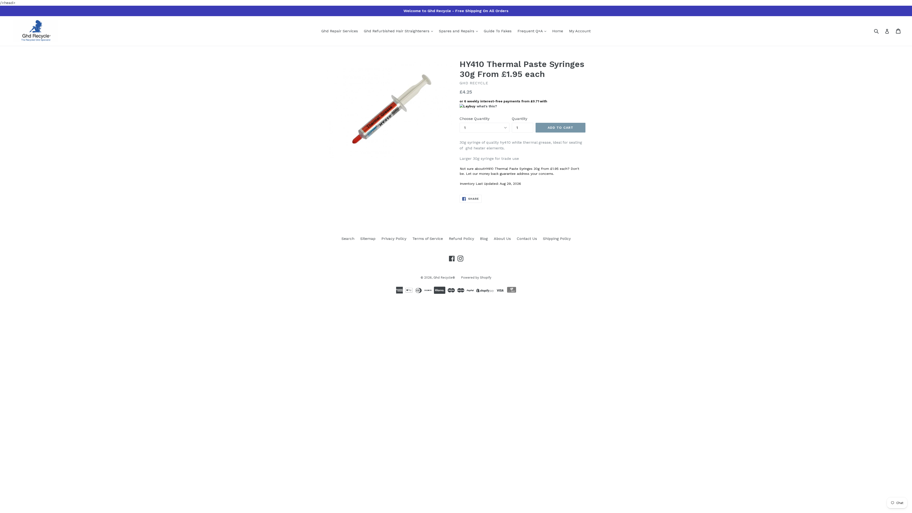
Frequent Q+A (531, 31)
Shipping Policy (557, 238)
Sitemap (367, 238)
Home (557, 31)
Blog (484, 238)
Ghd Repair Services (339, 31)
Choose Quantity (474, 118)
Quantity (519, 118)
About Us (502, 238)
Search (348, 238)
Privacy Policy (393, 238)
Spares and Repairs (457, 31)
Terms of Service (427, 238)
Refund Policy (461, 238)
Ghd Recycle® (444, 277)
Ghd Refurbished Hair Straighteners (397, 31)
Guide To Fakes (498, 31)
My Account (580, 31)
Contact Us (527, 238)
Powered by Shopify (476, 277)
